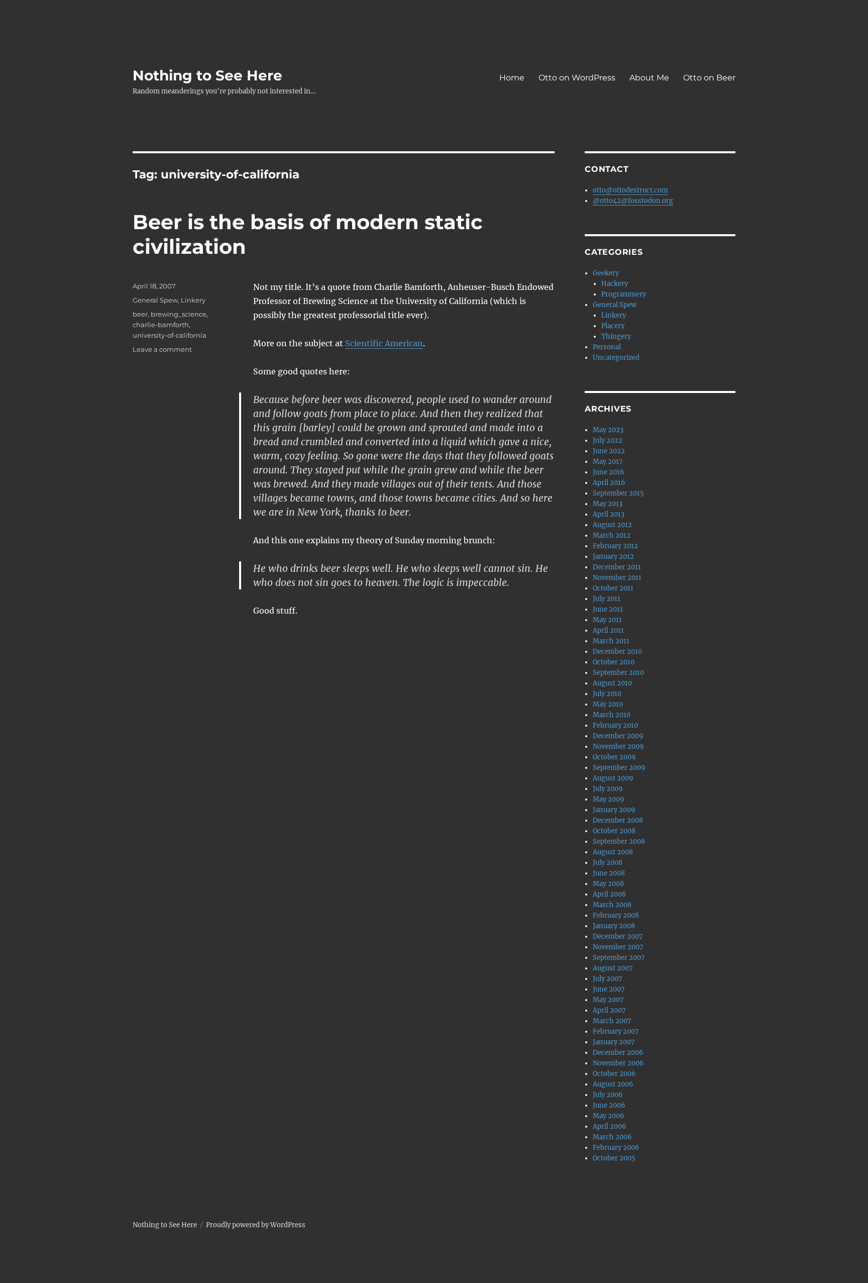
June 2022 (609, 451)
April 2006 (609, 1126)
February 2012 (615, 546)
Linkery (193, 300)
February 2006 (616, 1147)
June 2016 (608, 472)
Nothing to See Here (207, 75)
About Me (649, 77)
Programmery (623, 294)
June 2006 (609, 1105)
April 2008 (609, 894)
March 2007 (612, 1021)
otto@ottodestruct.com (630, 190)
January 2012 (613, 556)
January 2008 (614, 926)
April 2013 (608, 514)
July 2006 (608, 1095)
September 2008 (619, 841)
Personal (607, 347)
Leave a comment (162, 349)
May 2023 (608, 430)
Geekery (606, 273)
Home (511, 77)
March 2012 (611, 535)
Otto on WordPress (576, 77)
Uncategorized (616, 357)
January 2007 (614, 1042)
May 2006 (608, 1116)
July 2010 (607, 693)
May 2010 (608, 704)
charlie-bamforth (161, 325)
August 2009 (613, 778)
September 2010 (618, 672)
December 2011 (617, 567)
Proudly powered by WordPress (255, 1225)
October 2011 (613, 588)
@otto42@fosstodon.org (633, 200)
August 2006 (613, 1084)
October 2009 (614, 757)
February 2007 (616, 1031)
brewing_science (178, 314)
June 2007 (609, 989)
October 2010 (613, 662)
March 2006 (612, 1137)
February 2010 (615, 725)
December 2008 (618, 820)
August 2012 (612, 525)
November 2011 (617, 577)
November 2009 (618, 746)
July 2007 (607, 978)
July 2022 (607, 440)
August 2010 (612, 683)
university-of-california (169, 335)
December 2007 (618, 936)
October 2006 (614, 1073)
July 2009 (608, 788)
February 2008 (616, 915)
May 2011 (607, 620)
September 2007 (619, 957)
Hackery (614, 283)
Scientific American (384, 343)
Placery (612, 326)
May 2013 (607, 504)
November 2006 (618, 1063)
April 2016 (609, 482)
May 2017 (608, 461)
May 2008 (608, 883)
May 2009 (608, 799)
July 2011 (606, 599)
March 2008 (612, 905)
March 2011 (611, 641)
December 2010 (617, 651)
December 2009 (618, 736)
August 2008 (613, 852)
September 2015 (618, 493)
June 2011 (608, 609)
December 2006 (618, 1052)
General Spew (155, 300)
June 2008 (609, 873)
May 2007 (608, 1000)
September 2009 (619, 767)
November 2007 (618, 947)
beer (140, 314)
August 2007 (613, 968)
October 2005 (614, 1158)
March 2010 (611, 715)
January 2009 (614, 810)
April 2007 (609, 1010)
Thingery (616, 336)
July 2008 (607, 862)
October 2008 (614, 831)
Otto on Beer (709, 77)
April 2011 (608, 630)
